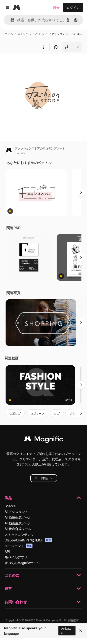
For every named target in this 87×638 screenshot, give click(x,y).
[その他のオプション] (43, 47)
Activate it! (66, 630)
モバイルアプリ (16, 557)
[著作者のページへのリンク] (9, 150)
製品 (8, 497)
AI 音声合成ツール (18, 528)
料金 (56, 7)
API (7, 551)
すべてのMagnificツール (22, 562)
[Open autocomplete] (10, 20)
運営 (8, 588)
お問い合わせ (16, 601)
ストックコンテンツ (19, 534)
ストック (23, 34)
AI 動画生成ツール (18, 523)
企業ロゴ (15, 413)
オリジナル (32, 62)
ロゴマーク (37, 413)
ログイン (73, 7)
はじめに (12, 575)
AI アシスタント (16, 511)
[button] (43, 478)
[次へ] (81, 192)
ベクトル (38, 34)
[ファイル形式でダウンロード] (77, 47)
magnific (20, 153)
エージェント (18, 545)
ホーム (9, 34)
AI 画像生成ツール (18, 517)
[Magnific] (43, 439)
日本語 (43, 478)
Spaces (10, 506)
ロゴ (57, 413)
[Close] (80, 631)
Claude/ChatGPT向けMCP (28, 540)
